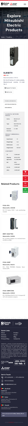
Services (3, 335)
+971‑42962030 (8, 377)
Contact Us (17, 339)
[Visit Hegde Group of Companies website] (20, 323)
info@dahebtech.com (10, 384)
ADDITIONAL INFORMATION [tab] (10, 104)
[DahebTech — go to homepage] (8, 323)
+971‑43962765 (19, 377)
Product (16, 333)
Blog (15, 337)
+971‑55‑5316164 (9, 381)
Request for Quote (11, 88)
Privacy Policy (5, 339)
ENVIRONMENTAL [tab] (8, 107)
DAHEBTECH (11, 422)
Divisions (3, 337)
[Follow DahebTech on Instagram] (9, 362)
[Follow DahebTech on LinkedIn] (10, 362)
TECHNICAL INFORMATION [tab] (10, 101)
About (3, 333)
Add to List (9, 92)
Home (3, 37)
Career (16, 335)
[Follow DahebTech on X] (12, 362)
